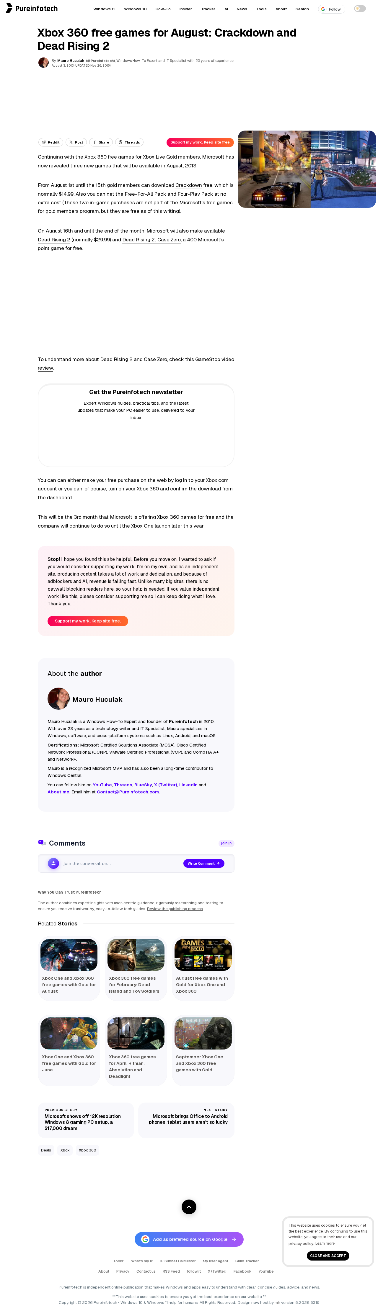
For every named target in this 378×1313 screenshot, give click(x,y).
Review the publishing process (175, 908)
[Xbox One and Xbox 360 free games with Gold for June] (68, 1033)
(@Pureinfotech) (101, 60)
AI (226, 8)
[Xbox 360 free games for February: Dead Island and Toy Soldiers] (135, 955)
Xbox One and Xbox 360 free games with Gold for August (69, 984)
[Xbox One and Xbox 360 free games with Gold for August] (68, 955)
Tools (261, 8)
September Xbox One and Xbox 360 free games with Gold (199, 1063)
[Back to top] (189, 1207)
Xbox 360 (87, 1150)
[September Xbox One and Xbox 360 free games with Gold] (203, 1033)
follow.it (194, 1271)
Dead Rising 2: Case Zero (151, 239)
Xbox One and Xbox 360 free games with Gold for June (69, 1063)
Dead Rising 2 (54, 239)
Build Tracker (247, 1260)
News (242, 8)
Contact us (146, 1271)
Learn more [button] (325, 1243)
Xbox (65, 1150)
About (281, 8)
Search (302, 8)
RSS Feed (171, 1271)
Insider (186, 8)
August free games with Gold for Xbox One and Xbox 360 (202, 984)
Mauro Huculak (70, 60)
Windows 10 (135, 8)
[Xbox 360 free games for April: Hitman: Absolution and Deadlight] (135, 1033)
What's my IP (142, 1260)
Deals (46, 1150)
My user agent (215, 1260)
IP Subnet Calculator (178, 1260)
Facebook (243, 1271)
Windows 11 (104, 8)
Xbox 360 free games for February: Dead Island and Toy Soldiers (134, 984)
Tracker (208, 8)
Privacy (122, 1271)
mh (277, 1302)
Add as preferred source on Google (190, 1239)
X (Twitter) (217, 1271)
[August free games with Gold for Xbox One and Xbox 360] (203, 955)
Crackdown (188, 185)
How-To (163, 8)
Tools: (118, 1260)
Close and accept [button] (328, 1255)
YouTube (266, 1271)
